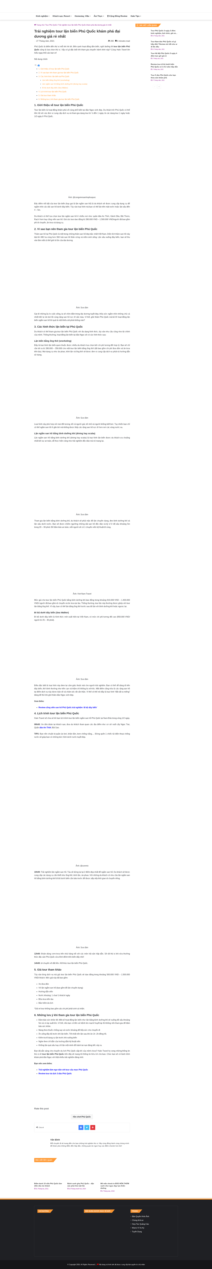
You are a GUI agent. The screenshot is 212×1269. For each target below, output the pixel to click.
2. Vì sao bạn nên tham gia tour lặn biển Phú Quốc (59, 73)
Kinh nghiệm (42, 16)
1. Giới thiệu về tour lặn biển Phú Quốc (54, 69)
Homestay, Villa (82, 16)
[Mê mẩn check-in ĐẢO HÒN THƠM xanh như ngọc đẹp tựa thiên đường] (115, 1173)
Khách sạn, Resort (61, 16)
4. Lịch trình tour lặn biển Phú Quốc (53, 92)
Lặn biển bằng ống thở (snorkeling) (56, 80)
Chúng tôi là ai (137, 1220)
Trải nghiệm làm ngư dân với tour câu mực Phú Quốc (63, 1070)
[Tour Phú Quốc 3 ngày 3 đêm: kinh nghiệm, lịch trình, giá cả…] (142, 34)
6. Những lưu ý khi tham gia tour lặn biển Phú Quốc (59, 99)
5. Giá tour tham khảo (47, 95)
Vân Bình (55, 1140)
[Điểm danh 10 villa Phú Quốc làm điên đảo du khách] (49, 1173)
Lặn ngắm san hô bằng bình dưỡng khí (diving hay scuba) (64, 84)
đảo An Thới (45, 728)
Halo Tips (135, 16)
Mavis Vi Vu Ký (138, 1228)
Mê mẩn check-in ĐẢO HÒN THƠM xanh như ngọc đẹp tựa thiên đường (114, 1186)
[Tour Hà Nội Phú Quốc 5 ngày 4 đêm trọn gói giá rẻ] (142, 56)
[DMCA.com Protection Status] (106, 1233)
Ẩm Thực (98, 16)
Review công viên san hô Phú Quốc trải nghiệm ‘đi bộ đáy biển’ (68, 707)
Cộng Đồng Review (118, 16)
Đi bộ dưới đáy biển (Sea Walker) (55, 88)
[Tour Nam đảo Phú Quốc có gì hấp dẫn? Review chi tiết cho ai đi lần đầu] (142, 44)
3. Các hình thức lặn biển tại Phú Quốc (54, 76)
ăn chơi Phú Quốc (82, 1117)
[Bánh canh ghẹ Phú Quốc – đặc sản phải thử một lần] (82, 1173)
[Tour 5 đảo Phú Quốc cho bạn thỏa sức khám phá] (142, 78)
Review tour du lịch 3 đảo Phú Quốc (55, 1073)
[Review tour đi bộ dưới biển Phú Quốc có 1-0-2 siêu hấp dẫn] (142, 67)
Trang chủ (40, 25)
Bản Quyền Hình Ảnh (140, 1216)
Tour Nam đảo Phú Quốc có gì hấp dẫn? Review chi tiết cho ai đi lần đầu (164, 44)
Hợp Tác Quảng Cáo (140, 1224)
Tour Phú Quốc (51, 25)
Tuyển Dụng (137, 1232)
